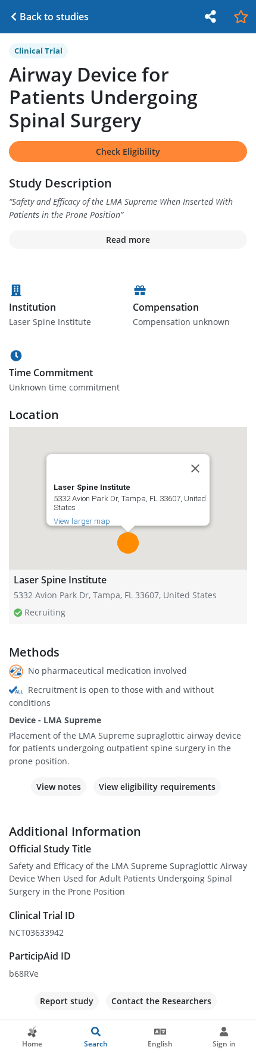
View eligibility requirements (157, 786)
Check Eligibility (128, 151)
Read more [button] (128, 239)
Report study (66, 1001)
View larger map (82, 521)
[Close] (195, 468)
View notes (58, 786)
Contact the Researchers (161, 1001)
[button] (128, 542)
